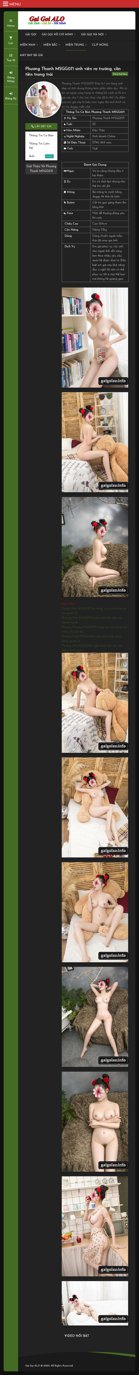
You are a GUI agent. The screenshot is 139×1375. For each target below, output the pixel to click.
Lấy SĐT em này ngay (42, 127)
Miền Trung (75, 45)
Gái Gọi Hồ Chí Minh (57, 34)
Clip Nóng (100, 45)
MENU (15, 4)
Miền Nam (27, 45)
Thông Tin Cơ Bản (41, 135)
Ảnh (38, 156)
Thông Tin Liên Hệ (39, 146)
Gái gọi (30, 34)
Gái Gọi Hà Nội (92, 34)
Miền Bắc (50, 45)
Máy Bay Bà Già (31, 55)
